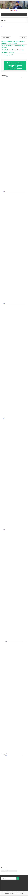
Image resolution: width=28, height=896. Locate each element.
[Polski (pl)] (14, 10)
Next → (23, 37)
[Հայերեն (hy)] (12, 10)
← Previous (6, 37)
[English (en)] (11, 10)
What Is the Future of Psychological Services (12, 49)
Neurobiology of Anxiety (7, 54)
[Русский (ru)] (16, 10)
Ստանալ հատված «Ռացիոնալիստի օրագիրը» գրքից (14, 65)
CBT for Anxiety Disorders (7, 52)
